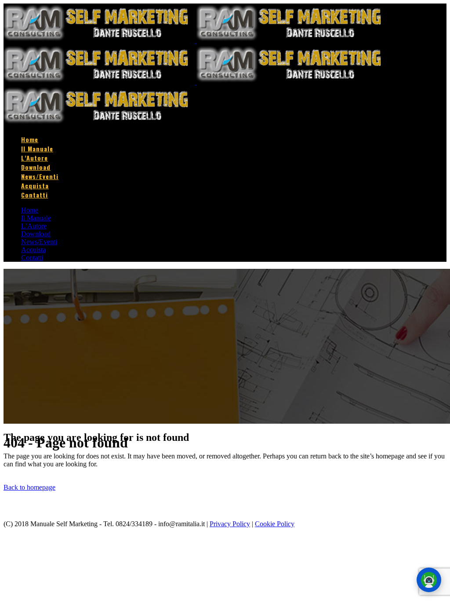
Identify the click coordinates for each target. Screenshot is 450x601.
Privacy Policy (230, 524)
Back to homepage (29, 487)
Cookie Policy (274, 524)
